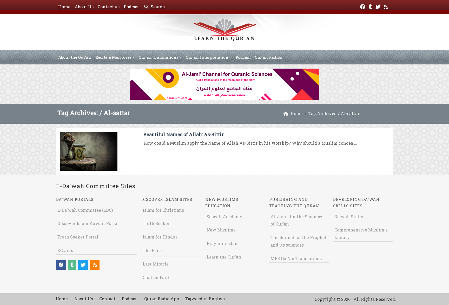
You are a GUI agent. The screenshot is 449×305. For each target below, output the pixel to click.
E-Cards (65, 250)
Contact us (109, 6)
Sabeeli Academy (224, 216)
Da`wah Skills (348, 216)
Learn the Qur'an (224, 257)
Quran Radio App (161, 298)
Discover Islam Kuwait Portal (88, 223)
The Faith (153, 250)
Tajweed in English (205, 298)
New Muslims (221, 230)
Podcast (132, 6)
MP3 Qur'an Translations (296, 258)
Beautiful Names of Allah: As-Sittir (183, 134)
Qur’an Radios (268, 57)
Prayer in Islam (223, 243)
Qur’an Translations (159, 57)
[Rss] (386, 6)
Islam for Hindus (160, 237)
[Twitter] (378, 6)
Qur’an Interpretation (207, 57)
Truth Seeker (156, 223)
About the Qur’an (74, 57)
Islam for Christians (163, 210)
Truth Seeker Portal (77, 237)
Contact (107, 298)
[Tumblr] (371, 6)
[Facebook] (363, 6)
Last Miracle (156, 264)
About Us (84, 6)
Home (64, 6)
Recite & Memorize (113, 57)
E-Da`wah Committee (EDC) (85, 210)
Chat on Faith (157, 277)
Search (157, 6)
